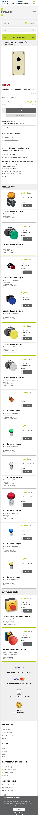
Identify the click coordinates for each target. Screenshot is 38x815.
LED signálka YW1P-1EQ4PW (13, 377)
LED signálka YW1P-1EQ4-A (13, 211)
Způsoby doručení (7, 732)
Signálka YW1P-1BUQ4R (12, 510)
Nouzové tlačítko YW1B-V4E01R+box (16, 616)
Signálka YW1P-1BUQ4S (12, 544)
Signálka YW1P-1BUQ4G (12, 444)
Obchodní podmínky (7, 735)
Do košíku (21, 110)
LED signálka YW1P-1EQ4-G (13, 244)
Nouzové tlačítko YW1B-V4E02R (14, 650)
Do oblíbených (21, 115)
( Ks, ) (31, 23)
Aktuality (4, 751)
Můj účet (7, 23)
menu (34, 13)
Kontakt (4, 756)
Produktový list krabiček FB (11, 140)
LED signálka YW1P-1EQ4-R (13, 278)
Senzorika (6, 775)
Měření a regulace (8, 772)
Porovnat (23, 202)
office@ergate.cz (10, 787)
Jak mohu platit (6, 729)
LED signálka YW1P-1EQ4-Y (13, 344)
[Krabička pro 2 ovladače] (19, 63)
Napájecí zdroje (8, 767)
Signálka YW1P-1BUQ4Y (12, 577)
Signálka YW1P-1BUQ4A (12, 411)
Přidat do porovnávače (9, 128)
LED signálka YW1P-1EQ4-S (13, 311)
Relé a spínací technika (10, 769)
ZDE (17, 805)
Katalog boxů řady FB (10, 137)
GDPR (3, 754)
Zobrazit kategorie (19, 37)
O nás (3, 748)
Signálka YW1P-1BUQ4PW (12, 477)
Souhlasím (19, 809)
